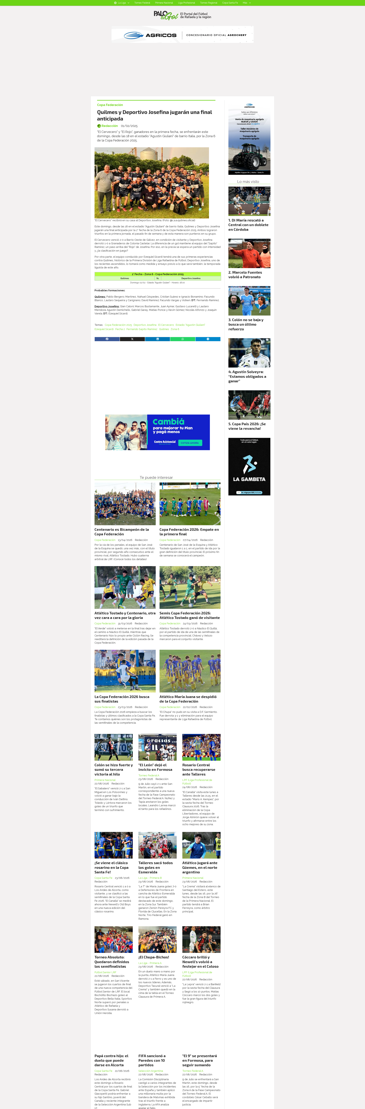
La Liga (122, 2)
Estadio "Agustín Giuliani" (190, 324)
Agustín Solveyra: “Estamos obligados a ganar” (247, 376)
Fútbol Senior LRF (105, 972)
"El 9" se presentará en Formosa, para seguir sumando (199, 1060)
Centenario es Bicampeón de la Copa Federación (122, 531)
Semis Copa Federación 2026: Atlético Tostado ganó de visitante (190, 615)
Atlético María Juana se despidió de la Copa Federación (188, 698)
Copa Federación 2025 (118, 324)
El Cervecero (166, 324)
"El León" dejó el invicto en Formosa (155, 767)
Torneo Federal (142, 2)
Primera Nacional (164, 2)
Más (245, 2)
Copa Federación (110, 105)
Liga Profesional (186, 2)
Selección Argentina (150, 1070)
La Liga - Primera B (150, 877)
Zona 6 (175, 329)
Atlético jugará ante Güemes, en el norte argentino (199, 867)
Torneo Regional (208, 2)
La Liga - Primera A (150, 963)
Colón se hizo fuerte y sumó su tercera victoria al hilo (114, 769)
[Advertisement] (182, 75)
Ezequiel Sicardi (104, 329)
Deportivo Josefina (145, 324)
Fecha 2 (120, 329)
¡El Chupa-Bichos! (153, 957)
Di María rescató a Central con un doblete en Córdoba (248, 224)
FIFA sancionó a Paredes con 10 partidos (152, 1060)
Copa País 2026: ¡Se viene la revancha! (247, 426)
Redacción (110, 126)
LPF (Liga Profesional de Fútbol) (197, 782)
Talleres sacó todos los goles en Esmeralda (155, 867)
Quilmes (164, 329)
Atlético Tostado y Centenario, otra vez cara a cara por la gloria (125, 615)
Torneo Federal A (148, 775)
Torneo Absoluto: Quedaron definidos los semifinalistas (112, 961)
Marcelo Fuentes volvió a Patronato (245, 274)
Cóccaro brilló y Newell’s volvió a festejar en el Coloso (200, 961)
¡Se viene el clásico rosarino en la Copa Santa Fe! (111, 867)
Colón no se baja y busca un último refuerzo (245, 324)
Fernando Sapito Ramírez (141, 329)
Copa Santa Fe (230, 2)
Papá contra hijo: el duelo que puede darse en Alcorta (111, 1060)
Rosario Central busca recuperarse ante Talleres (198, 769)
